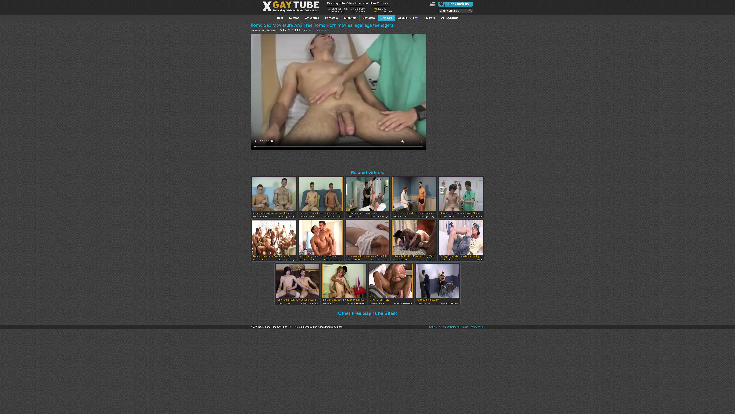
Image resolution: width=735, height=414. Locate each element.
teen (325, 30)
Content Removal (450, 327)
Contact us (434, 327)
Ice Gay (382, 8)
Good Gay (360, 11)
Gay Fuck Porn (339, 8)
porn (319, 30)
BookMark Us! (455, 4)
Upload (464, 327)
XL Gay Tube (385, 11)
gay (310, 30)
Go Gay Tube (338, 11)
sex (315, 30)
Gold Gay (360, 8)
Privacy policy (477, 327)
